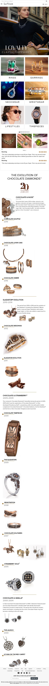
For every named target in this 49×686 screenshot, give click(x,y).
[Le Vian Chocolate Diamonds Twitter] (21, 673)
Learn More (8, 140)
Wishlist (4, 668)
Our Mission (39, 668)
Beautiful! (4, 152)
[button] (2, 31)
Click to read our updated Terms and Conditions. (29, 683)
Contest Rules (9, 670)
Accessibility (10, 668)
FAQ (22, 668)
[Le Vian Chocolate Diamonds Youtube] (18, 673)
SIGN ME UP (34, 678)
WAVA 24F (24, 150)
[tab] (12, 68)
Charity (44, 668)
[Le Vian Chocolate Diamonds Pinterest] (24, 673)
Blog (25, 668)
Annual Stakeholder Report (30, 670)
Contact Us (17, 668)
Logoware (30, 668)
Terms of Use (39, 670)
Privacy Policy (16, 670)
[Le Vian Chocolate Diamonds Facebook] (26, 673)
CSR (22, 670)
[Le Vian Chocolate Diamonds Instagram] (29, 673)
